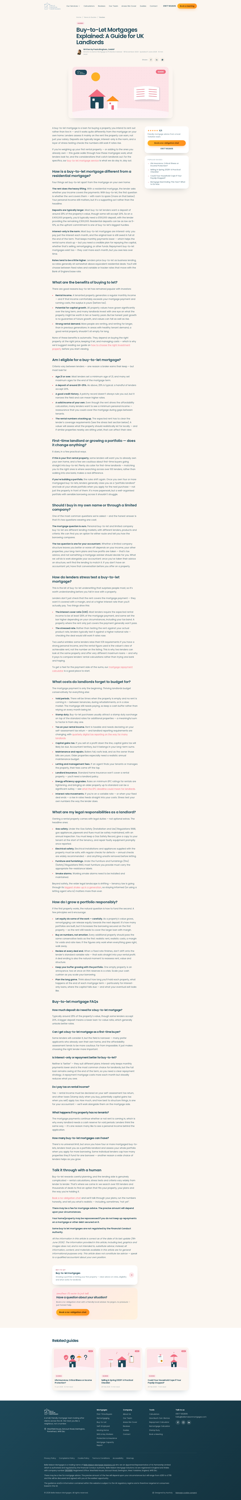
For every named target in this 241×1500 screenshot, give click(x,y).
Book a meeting (187, 6)
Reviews (101, 6)
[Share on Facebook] (151, 60)
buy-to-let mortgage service (83, 160)
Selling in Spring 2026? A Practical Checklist (164, 171)
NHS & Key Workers (105, 1434)
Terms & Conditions (101, 1458)
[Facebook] (178, 1422)
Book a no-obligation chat (66, 1198)
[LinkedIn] (189, 1422)
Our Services (72, 6)
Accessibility (118, 1458)
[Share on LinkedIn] (156, 60)
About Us (127, 1414)
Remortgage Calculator (159, 1426)
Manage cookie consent (186, 1492)
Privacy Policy (50, 1458)
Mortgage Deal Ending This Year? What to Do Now (166, 183)
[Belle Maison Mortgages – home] (52, 6)
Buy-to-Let (101, 1422)
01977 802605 (169, 6)
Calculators (89, 6)
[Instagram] (183, 1422)
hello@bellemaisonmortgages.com (191, 1417)
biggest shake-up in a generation (83, 887)
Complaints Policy (67, 1458)
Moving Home (103, 1430)
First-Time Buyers (104, 1414)
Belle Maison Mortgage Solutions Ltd (99, 1465)
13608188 (69, 1470)
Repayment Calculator (159, 1422)
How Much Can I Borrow (159, 1418)
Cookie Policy (83, 1458)
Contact (153, 6)
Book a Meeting (156, 1434)
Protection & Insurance (107, 1438)
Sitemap (130, 1458)
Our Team (113, 6)
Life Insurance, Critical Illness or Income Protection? (163, 164)
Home (78, 17)
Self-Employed (103, 1426)
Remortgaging (103, 1418)
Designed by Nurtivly (164, 1492)
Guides (143, 6)
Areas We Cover (129, 6)
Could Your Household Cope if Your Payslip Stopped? (165, 177)
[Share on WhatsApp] (162, 60)
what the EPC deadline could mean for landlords (108, 788)
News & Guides (90, 17)
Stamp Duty (154, 1430)
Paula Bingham (100, 49)
